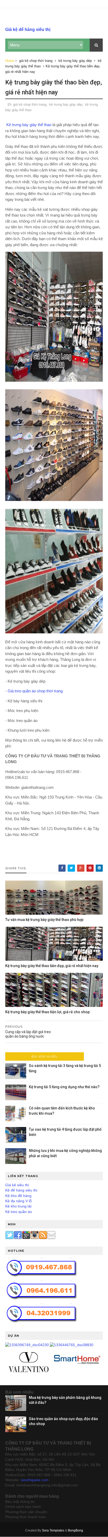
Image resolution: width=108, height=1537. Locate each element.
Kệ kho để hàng (18, 1196)
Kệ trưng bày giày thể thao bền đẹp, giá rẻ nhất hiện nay (51, 966)
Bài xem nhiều (44, 1056)
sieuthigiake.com (34, 1480)
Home (9, 61)
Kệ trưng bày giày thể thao (28, 124)
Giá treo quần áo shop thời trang (35, 691)
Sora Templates (53, 1530)
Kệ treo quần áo (18, 1212)
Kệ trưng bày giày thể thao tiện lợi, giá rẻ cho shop (47, 1012)
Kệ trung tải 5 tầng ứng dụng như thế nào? (64, 1087)
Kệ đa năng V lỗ (18, 1201)
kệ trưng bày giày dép (75, 61)
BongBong (75, 1530)
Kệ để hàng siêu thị (21, 1190)
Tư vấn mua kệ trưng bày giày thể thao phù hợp (44, 920)
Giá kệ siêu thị (17, 1185)
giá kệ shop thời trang (35, 61)
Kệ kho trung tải (18, 1206)
